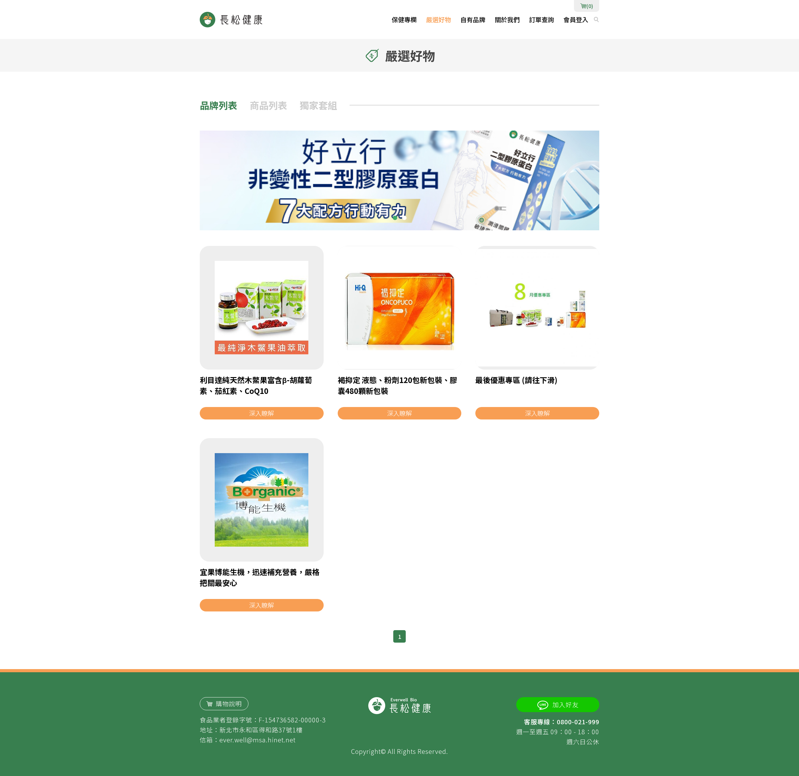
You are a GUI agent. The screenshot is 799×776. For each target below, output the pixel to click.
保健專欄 (404, 19)
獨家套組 (318, 105)
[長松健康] (231, 19)
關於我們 (507, 19)
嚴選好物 (438, 19)
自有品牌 (472, 19)
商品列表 (268, 105)
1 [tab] (395, 218)
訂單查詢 (541, 19)
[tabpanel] (399, 180)
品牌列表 (218, 105)
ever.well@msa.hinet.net (257, 739)
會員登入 (575, 19)
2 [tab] (404, 218)
